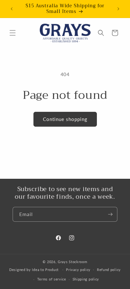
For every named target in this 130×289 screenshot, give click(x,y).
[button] (13, 33)
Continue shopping (65, 119)
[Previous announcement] (12, 9)
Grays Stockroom (72, 262)
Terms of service (51, 279)
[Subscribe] (110, 214)
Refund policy (109, 270)
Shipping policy (86, 279)
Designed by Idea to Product (34, 269)
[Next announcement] (118, 9)
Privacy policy (78, 270)
